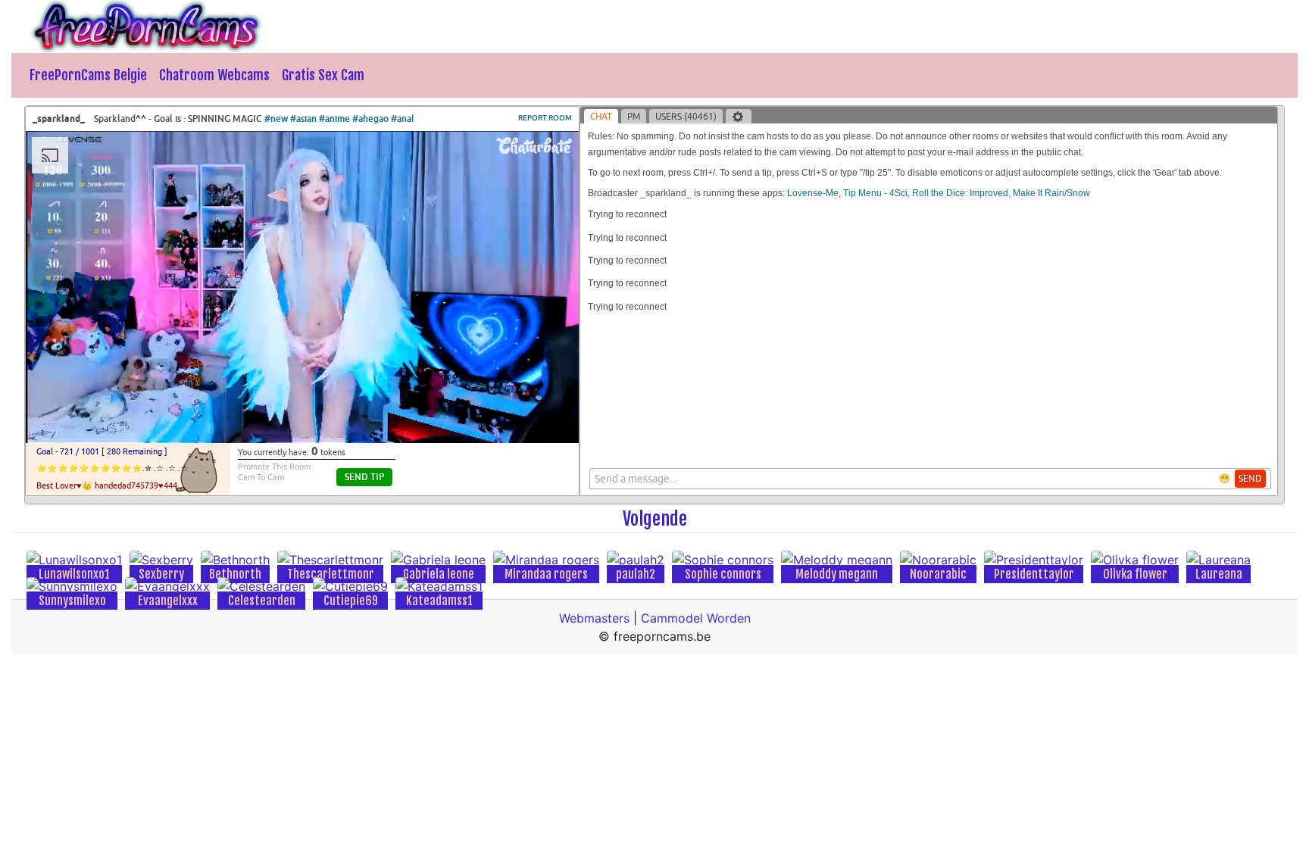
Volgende (655, 518)
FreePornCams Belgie (88, 75)
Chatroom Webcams (214, 75)
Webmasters (594, 618)
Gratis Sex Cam (323, 75)
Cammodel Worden (696, 618)
